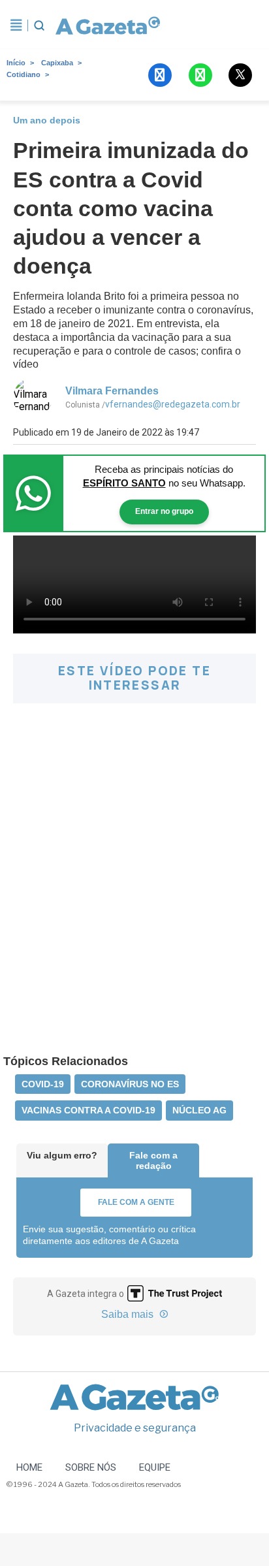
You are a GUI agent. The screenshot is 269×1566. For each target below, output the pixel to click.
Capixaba (57, 63)
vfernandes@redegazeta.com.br (172, 404)
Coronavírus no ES (130, 1084)
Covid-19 (43, 1084)
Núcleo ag (199, 1110)
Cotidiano (23, 74)
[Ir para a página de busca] (39, 25)
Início (16, 63)
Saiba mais (128, 1314)
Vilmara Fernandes (112, 390)
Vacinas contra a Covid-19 (88, 1110)
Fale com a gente (136, 1202)
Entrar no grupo (164, 511)
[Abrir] (16, 25)
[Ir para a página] (107, 25)
